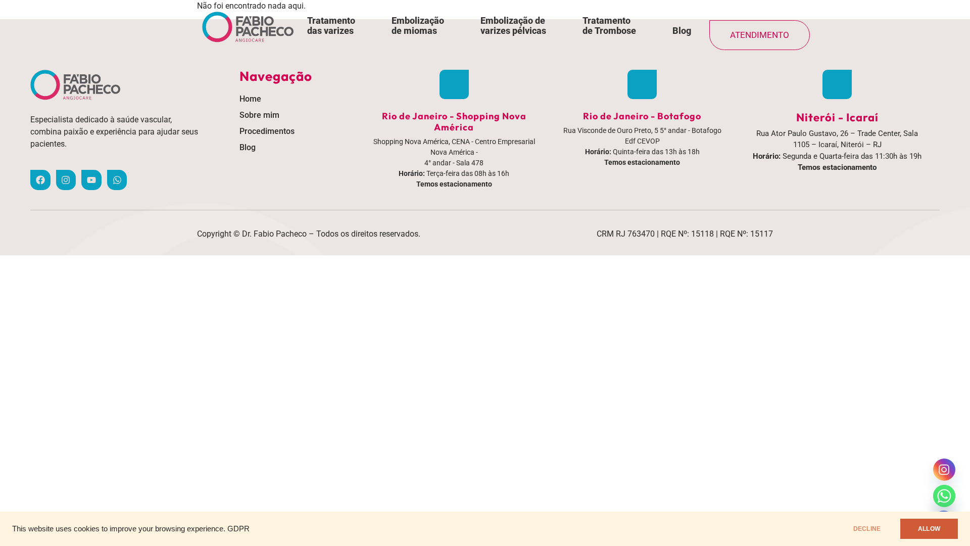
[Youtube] (91, 180)
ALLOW (929, 528)
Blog (681, 30)
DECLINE (867, 528)
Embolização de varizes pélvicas (513, 25)
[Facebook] (40, 180)
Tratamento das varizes (331, 25)
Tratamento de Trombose (609, 25)
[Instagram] (66, 180)
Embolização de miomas (418, 25)
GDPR (238, 529)
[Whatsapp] (117, 180)
